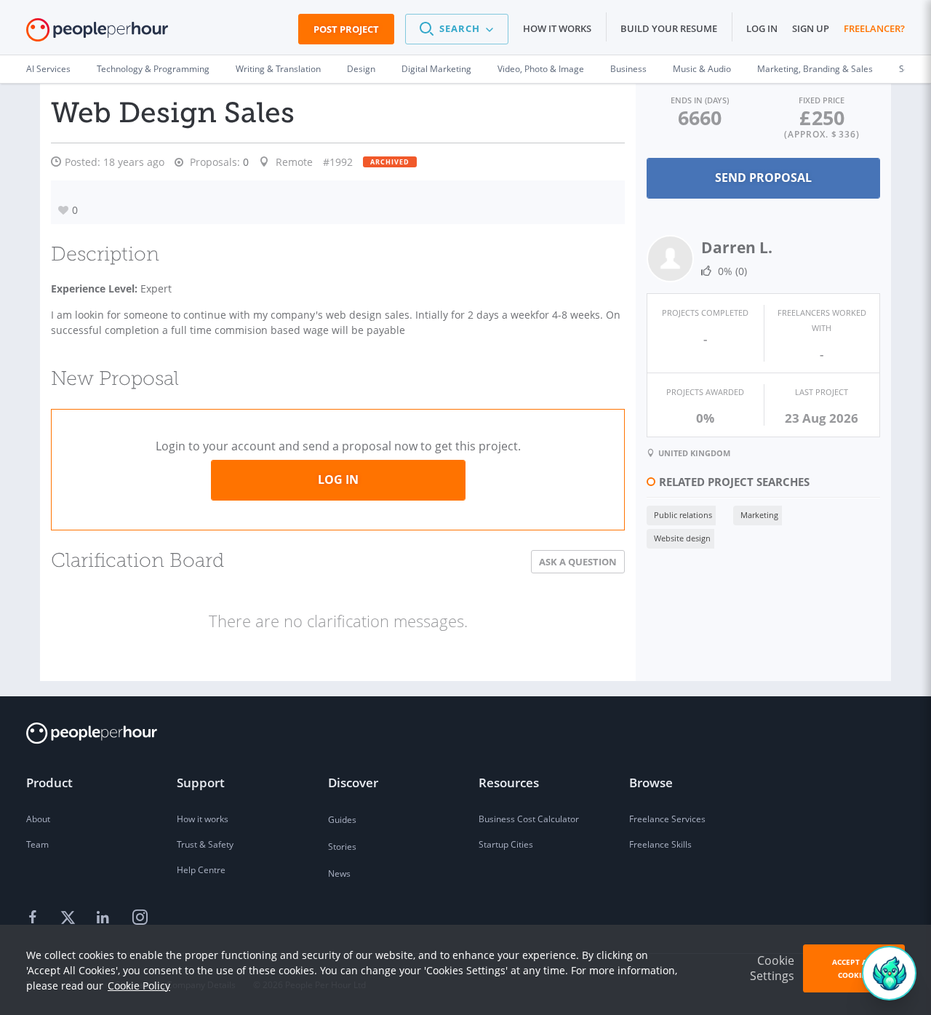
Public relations (683, 514)
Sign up (810, 28)
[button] (456, 29)
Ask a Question (578, 561)
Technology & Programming (153, 69)
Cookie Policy (139, 985)
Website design (682, 538)
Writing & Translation (278, 69)
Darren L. (736, 247)
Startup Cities (506, 844)
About (38, 819)
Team (37, 844)
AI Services (48, 69)
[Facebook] (34, 918)
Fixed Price (821, 100)
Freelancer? (874, 28)
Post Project (346, 29)
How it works (557, 28)
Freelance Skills (660, 844)
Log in (762, 28)
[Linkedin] (104, 918)
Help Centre (201, 870)
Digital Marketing (436, 69)
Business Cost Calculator (529, 819)
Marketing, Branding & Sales (815, 69)
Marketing (759, 514)
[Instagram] (139, 918)
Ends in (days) (700, 100)
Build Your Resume (668, 28)
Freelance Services (667, 819)
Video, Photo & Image (541, 69)
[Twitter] (69, 918)
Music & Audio (702, 69)
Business (628, 69)
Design (361, 69)
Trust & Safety (205, 844)
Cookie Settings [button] (772, 968)
